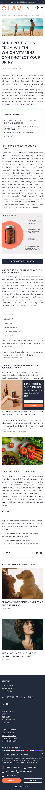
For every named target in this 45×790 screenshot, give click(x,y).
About (5, 714)
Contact (6, 717)
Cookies (5, 723)
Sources (10, 136)
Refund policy (9, 720)
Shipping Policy (9, 741)
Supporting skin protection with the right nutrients (21, 122)
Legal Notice (8, 732)
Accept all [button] (11, 780)
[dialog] (22, 770)
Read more (33, 762)
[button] (27, 8)
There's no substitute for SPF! (20, 132)
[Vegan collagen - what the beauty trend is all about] (22, 634)
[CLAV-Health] (11, 8)
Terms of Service (10, 738)
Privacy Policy (9, 735)
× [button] (42, 753)
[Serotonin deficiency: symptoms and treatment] (22, 583)
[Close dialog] (43, 382)
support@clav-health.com (20, 697)
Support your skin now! (23, 261)
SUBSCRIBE (33, 405)
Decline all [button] (33, 780)
